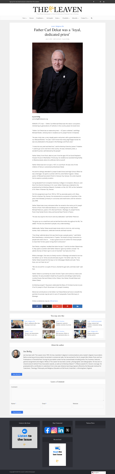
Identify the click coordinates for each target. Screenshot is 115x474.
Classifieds (65, 18)
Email (44, 403)
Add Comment (57, 39)
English (96, 472)
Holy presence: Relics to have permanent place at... (63, 334)
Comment (14, 387)
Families (27, 331)
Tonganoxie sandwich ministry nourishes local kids (63, 324)
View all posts (16, 374)
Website (75, 403)
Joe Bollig (66, 39)
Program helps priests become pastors (93, 334)
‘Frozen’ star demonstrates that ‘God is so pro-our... (31, 334)
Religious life (60, 26)
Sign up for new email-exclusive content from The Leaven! (24, 1)
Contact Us (84, 18)
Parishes (62, 321)
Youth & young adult (96, 321)
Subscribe (74, 18)
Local (53, 26)
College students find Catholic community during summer (94, 324)
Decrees (31, 18)
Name (13, 403)
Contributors (39, 18)
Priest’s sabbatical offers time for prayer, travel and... (32, 324)
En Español (50, 18)
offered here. (54, 301)
